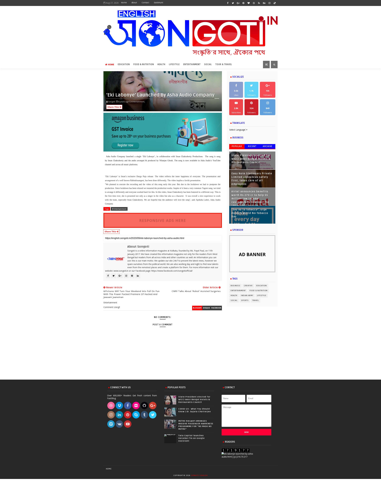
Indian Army (247, 295)
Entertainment (192, 64)
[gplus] (238, 3)
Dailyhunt (158, 2)
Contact (145, 2)
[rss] (259, 3)
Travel (255, 300)
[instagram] (269, 3)
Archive (267, 146)
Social (208, 64)
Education (124, 64)
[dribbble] (254, 3)
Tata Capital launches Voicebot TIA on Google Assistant (191, 438)
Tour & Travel (223, 64)
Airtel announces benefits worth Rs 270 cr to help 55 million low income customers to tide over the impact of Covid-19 (250, 198)
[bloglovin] (248, 3)
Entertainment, (138, 101)
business (235, 286)
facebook (216, 308)
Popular (237, 146)
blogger (197, 308)
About (134, 2)
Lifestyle (174, 64)
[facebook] (227, 3)
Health (161, 64)
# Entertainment (119, 209)
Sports (245, 300)
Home (124, 2)
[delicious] (274, 3)
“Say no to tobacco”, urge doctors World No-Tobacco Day (249, 213)
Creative (248, 286)
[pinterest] (243, 3)
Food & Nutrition (143, 64)
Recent (252, 146)
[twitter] (233, 3)
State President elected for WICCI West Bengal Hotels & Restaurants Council (250, 159)
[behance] (264, 3)
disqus (206, 308)
